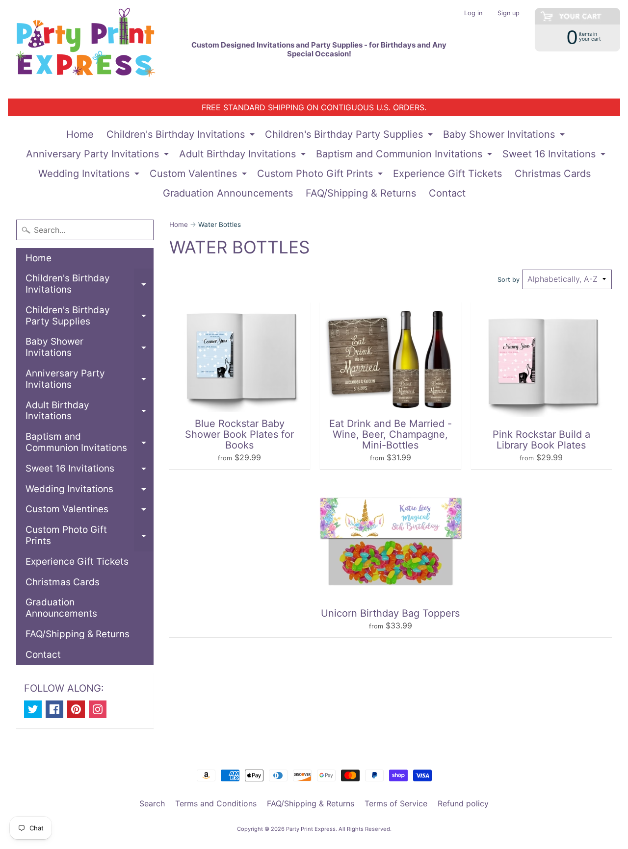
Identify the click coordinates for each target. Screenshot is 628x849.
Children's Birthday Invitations (181, 136)
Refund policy (463, 803)
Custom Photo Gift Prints (321, 175)
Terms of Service (396, 803)
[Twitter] (33, 709)
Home (80, 134)
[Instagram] (97, 709)
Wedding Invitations (90, 175)
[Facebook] (54, 709)
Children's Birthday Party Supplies (350, 136)
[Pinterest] (76, 709)
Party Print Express (311, 828)
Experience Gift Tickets (447, 173)
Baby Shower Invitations (505, 136)
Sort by (508, 279)
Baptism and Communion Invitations (405, 156)
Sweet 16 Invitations (555, 156)
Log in (473, 13)
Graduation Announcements (228, 193)
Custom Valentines (199, 175)
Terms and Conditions (216, 803)
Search (152, 803)
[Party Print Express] (94, 49)
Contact (447, 193)
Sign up (508, 13)
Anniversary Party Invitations (98, 156)
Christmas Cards (553, 173)
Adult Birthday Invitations (243, 156)
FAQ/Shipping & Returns (361, 193)
